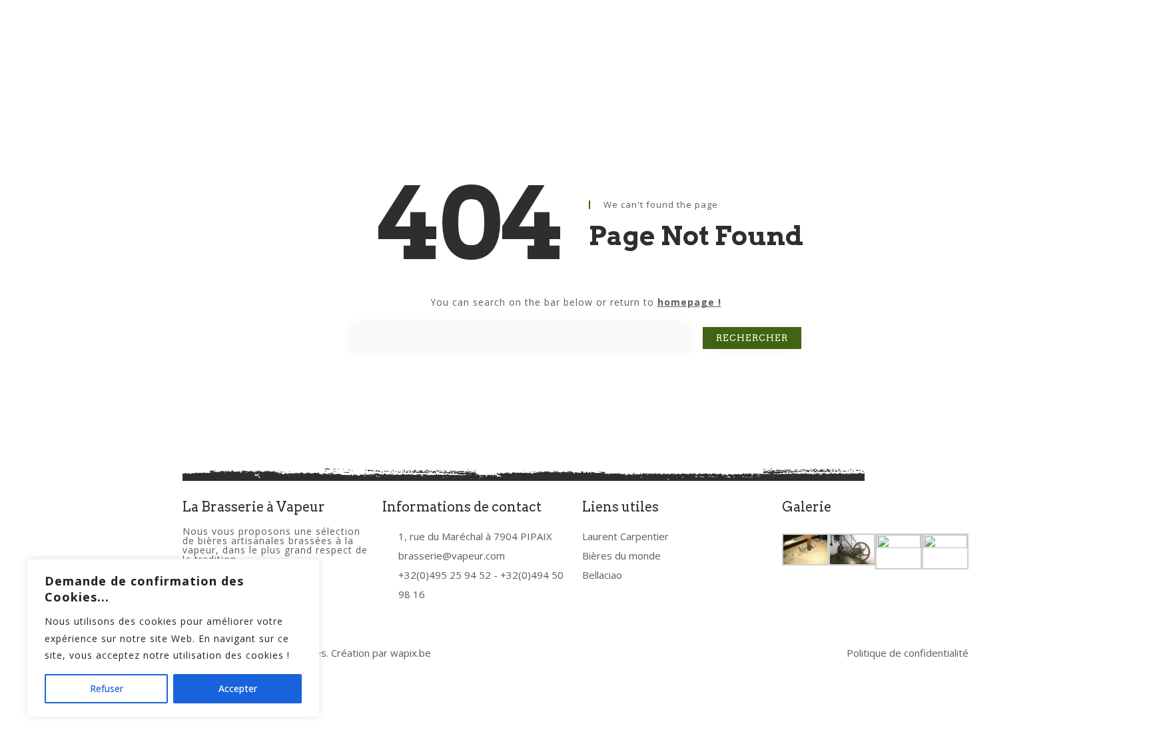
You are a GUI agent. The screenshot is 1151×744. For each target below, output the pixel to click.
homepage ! (689, 302)
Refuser (106, 688)
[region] (173, 638)
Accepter (237, 688)
